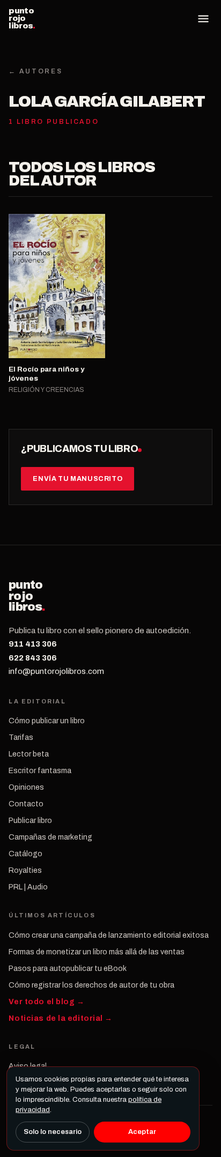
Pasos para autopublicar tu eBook (68, 969)
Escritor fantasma (40, 771)
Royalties (25, 870)
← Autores (35, 71)
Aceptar (142, 1132)
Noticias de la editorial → (61, 1018)
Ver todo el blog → (46, 1002)
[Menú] (203, 19)
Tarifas (21, 737)
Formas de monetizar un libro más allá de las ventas (97, 952)
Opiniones (26, 787)
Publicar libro (30, 821)
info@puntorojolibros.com (56, 671)
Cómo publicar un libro (47, 721)
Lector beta (29, 754)
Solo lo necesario (53, 1132)
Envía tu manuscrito (77, 479)
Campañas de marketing (50, 837)
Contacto (26, 804)
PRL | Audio (28, 887)
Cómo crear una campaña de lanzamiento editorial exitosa (109, 935)
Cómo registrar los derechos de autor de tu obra (91, 985)
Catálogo (25, 854)
